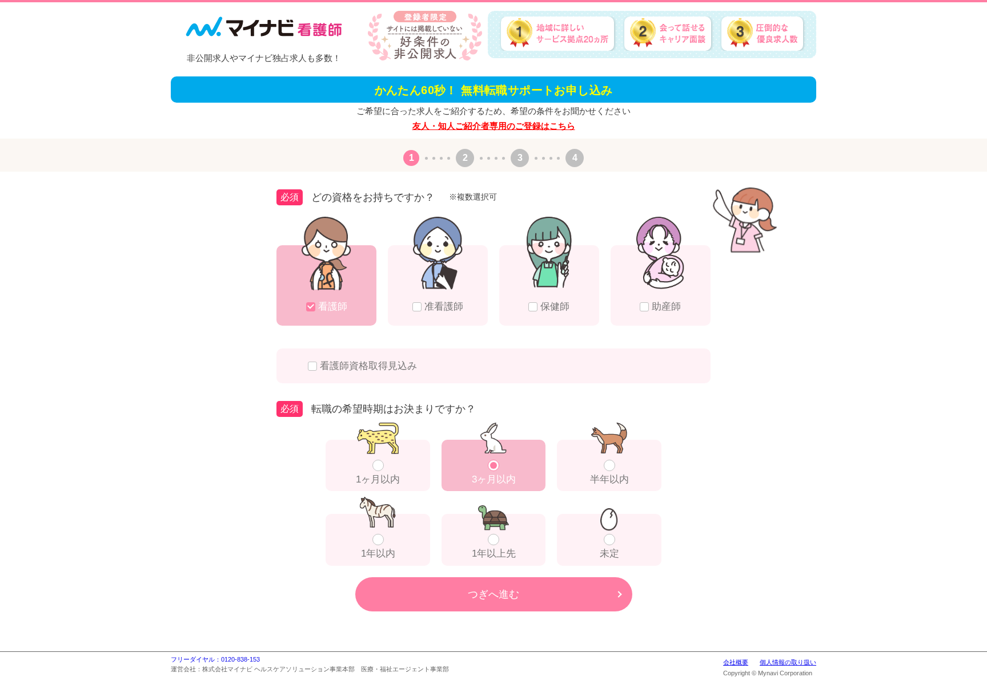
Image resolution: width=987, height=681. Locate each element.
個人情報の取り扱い (788, 662)
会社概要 (735, 662)
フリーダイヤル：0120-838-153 (215, 659)
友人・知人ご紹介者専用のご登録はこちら (493, 126)
